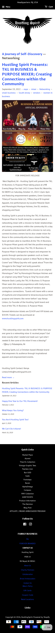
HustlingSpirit (27, 617)
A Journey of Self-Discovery (22, 54)
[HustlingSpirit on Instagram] (30, 524)
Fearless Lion (27, 469)
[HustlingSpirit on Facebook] (24, 524)
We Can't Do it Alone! (11, 428)
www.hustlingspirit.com (12, 318)
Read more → (8, 377)
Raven (27, 483)
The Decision (27, 504)
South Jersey (24, 92)
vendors (36, 92)
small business (9, 92)
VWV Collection (27, 493)
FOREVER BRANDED (27, 543)
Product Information (27, 500)
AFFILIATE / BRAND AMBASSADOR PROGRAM (27, 511)
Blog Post (28, 507)
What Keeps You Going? (13, 410)
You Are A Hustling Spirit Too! (15, 419)
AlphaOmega (27, 486)
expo (26, 89)
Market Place (27, 455)
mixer (33, 89)
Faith (27, 476)
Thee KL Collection (27, 462)
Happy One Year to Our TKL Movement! (20, 401)
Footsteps (27, 479)
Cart (50, 7)
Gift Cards (27, 590)
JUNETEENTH (27, 497)
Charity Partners (27, 570)
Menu (7, 7)
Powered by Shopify (41, 617)
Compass (27, 490)
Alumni (27, 458)
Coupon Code (27, 595)
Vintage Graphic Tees (27, 465)
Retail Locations (27, 599)
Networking (44, 89)
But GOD (27, 472)
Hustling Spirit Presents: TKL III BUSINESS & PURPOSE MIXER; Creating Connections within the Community (27, 74)
